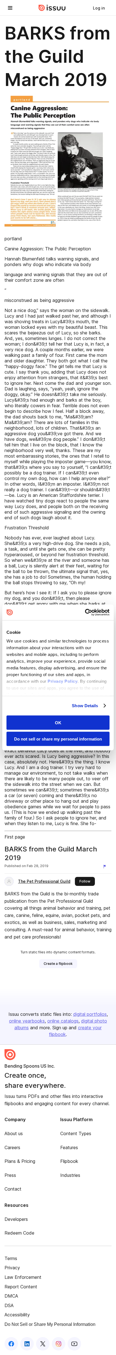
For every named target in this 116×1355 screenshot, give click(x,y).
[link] (98, 7)
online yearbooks (27, 1021)
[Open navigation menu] (10, 7)
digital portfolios (90, 1014)
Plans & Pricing (20, 1161)
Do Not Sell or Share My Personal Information (50, 1324)
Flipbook (69, 1161)
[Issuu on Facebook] (11, 1344)
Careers (12, 1147)
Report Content (21, 1286)
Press (10, 1175)
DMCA (11, 1296)
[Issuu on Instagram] (58, 1344)
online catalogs (63, 1021)
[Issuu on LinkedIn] (27, 1344)
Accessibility (17, 1314)
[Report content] (105, 866)
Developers (16, 1219)
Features (69, 1147)
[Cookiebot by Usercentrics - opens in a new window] (85, 612)
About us (14, 1133)
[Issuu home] (52, 8)
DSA (9, 1305)
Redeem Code (19, 1233)
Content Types (75, 1133)
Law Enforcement (23, 1277)
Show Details (85, 705)
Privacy (12, 1267)
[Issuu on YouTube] (74, 1344)
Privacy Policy (62, 681)
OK (58, 722)
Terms (11, 1258)
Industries (70, 1175)
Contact (13, 1189)
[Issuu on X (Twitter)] (43, 1344)
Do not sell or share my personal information (58, 739)
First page (15, 837)
